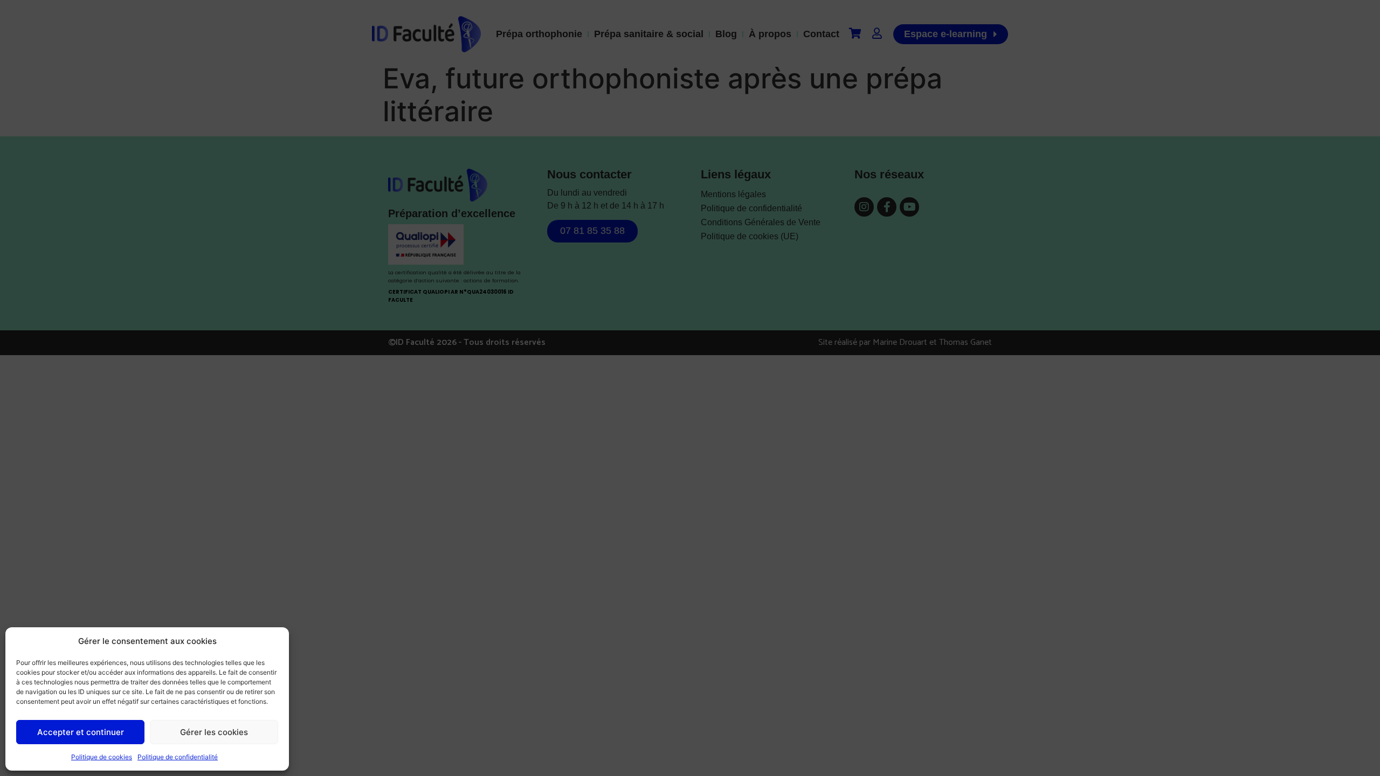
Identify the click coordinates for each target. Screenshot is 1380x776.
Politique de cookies (101, 757)
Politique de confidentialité (177, 757)
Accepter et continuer (80, 732)
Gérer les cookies (214, 732)
